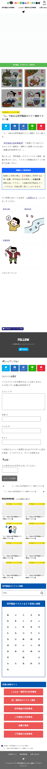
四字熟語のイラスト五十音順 (11, 112)
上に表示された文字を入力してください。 (19, 466)
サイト (4, 438)
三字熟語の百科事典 (23, 734)
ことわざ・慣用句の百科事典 (27, 7)
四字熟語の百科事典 (8, 7)
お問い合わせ (34, 754)
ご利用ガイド (31, 198)
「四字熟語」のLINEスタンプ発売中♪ (23, 65)
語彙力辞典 (24, 725)
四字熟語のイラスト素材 (25, 763)
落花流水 (27, 209)
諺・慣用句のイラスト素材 (23, 700)
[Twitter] (23, 12)
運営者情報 (23, 754)
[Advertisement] (23, 38)
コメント (7, 391)
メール (6, 426)
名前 (5, 415)
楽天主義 (6, 209)
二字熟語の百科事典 (23, 717)
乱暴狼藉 (6, 240)
